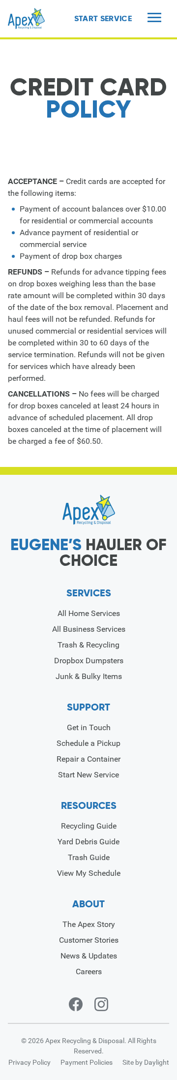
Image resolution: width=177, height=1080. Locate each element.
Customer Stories (88, 940)
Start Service (103, 19)
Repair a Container (88, 759)
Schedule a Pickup (88, 743)
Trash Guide (89, 857)
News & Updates (88, 955)
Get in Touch (89, 727)
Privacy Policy (29, 1062)
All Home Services (89, 613)
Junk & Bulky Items (89, 676)
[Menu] (154, 18)
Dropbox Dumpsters (88, 660)
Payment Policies (86, 1062)
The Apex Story (88, 924)
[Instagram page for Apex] (101, 1004)
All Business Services (88, 629)
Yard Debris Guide (88, 841)
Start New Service (88, 774)
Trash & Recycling (88, 644)
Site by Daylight (145, 1062)
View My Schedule (88, 873)
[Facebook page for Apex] (76, 1004)
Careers (89, 971)
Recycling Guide (89, 826)
